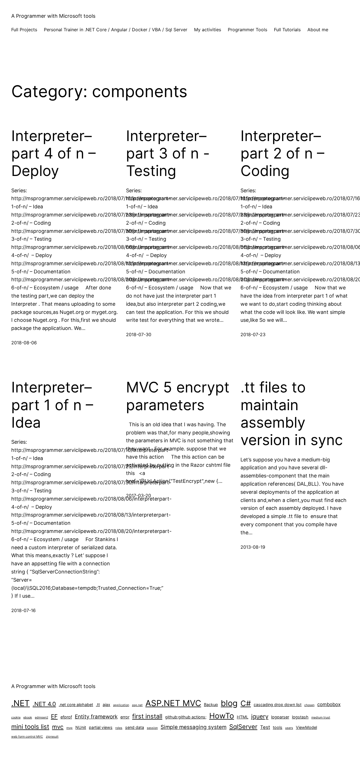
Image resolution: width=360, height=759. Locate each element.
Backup (211, 704)
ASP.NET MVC (173, 703)
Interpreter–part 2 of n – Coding (282, 153)
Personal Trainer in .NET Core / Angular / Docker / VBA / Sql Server (115, 29)
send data (134, 727)
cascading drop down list (278, 704)
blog (229, 703)
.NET (20, 703)
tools (277, 727)
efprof (66, 717)
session (152, 728)
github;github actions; (185, 717)
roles (118, 728)
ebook (27, 717)
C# (245, 703)
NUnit (80, 727)
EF (54, 716)
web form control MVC (27, 736)
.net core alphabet (76, 704)
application (121, 705)
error (124, 717)
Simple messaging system (193, 727)
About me (317, 29)
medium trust (320, 717)
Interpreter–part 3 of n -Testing (168, 153)
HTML (242, 717)
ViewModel (306, 727)
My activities (207, 29)
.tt (98, 704)
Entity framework (96, 716)
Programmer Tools (247, 29)
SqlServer (243, 726)
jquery (259, 716)
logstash (300, 717)
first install (147, 716)
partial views (100, 727)
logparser (280, 717)
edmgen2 (41, 717)
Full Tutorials (287, 29)
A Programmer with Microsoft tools (53, 16)
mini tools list (30, 726)
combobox (329, 704)
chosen (309, 705)
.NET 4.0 (44, 703)
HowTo (221, 715)
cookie (16, 717)
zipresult (52, 736)
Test (265, 727)
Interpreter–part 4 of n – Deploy (53, 153)
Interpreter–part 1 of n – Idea (52, 405)
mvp (69, 728)
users (289, 728)
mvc (58, 726)
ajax (106, 704)
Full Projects (24, 29)
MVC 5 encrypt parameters (178, 396)
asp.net (137, 705)
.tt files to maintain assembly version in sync (291, 414)
